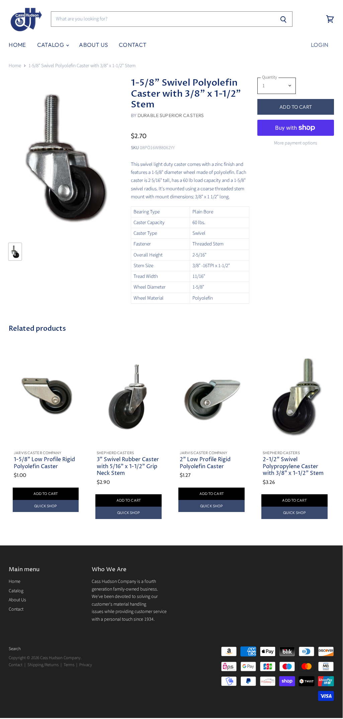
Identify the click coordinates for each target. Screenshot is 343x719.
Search (15, 649)
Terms (69, 665)
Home (17, 44)
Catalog (51, 44)
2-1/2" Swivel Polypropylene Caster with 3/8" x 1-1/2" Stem (293, 466)
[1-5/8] (65, 157)
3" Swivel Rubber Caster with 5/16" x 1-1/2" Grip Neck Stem (128, 466)
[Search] (283, 19)
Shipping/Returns (43, 665)
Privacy (85, 665)
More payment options (295, 143)
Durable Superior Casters (171, 115)
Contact (133, 44)
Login (320, 44)
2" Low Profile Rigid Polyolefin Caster (205, 463)
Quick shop (45, 506)
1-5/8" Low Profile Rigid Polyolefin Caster (44, 463)
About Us (93, 44)
